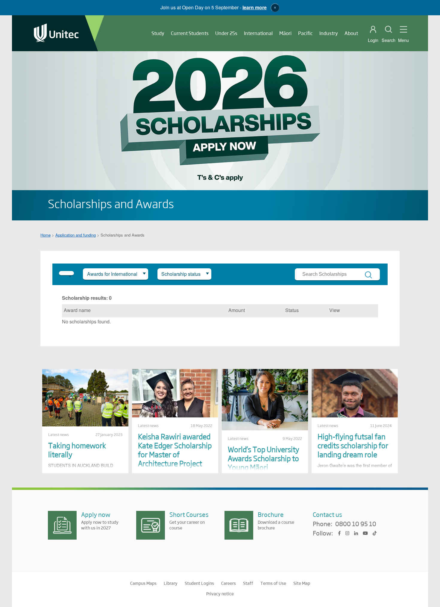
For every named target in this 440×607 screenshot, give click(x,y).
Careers (228, 583)
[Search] (368, 274)
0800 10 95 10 (355, 524)
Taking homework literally (77, 449)
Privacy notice (220, 594)
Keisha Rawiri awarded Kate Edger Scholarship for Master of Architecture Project (175, 449)
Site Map (301, 583)
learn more (254, 7)
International (258, 33)
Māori (285, 33)
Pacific (305, 33)
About (351, 33)
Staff (248, 583)
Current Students (190, 33)
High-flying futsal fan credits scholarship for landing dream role (353, 445)
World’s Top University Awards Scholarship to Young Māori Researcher (263, 462)
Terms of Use (273, 583)
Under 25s (226, 33)
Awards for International (112, 273)
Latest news (58, 434)
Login (373, 40)
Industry (328, 33)
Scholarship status (181, 273)
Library (170, 583)
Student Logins (199, 583)
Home (45, 235)
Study (157, 33)
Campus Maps (143, 583)
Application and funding (75, 235)
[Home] (56, 33)
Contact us (327, 514)
